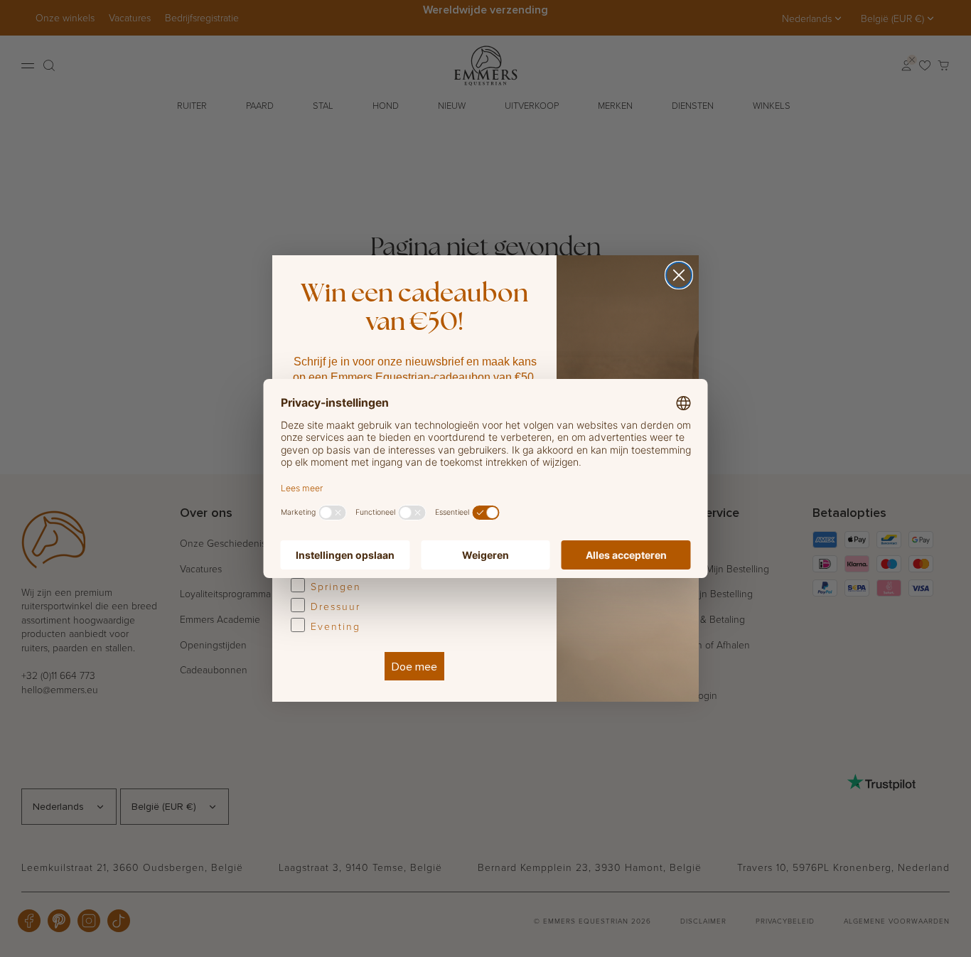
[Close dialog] (679, 275)
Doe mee (414, 666)
